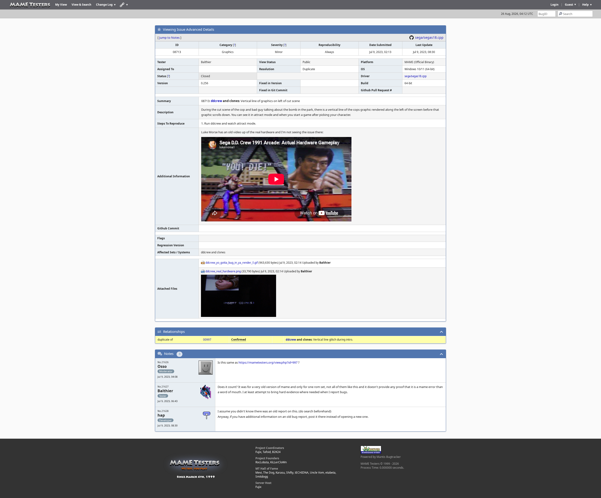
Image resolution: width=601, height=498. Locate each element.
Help (585, 5)
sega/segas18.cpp (429, 37)
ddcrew (216, 101)
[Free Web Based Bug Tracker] (371, 453)
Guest (569, 5)
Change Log (104, 5)
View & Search (81, 5)
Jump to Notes (169, 37)
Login (555, 5)
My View (61, 5)
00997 (207, 340)
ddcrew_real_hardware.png (223, 271)
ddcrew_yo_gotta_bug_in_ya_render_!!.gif (231, 263)
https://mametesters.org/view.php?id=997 (268, 362)
